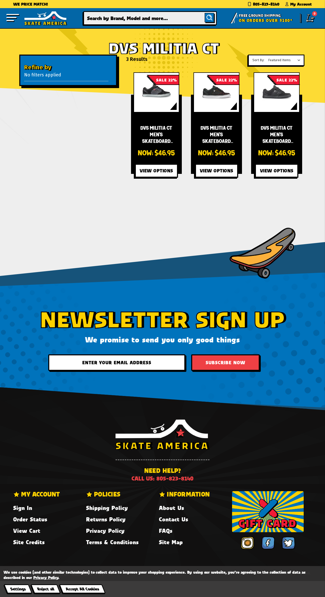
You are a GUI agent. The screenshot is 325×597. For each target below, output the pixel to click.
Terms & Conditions (112, 542)
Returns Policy (106, 519)
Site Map (171, 542)
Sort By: (258, 60)
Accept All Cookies (82, 589)
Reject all (45, 589)
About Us (171, 508)
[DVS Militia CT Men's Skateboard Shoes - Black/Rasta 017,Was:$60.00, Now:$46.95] (216, 92)
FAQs (165, 531)
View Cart (26, 531)
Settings (18, 589)
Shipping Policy (107, 508)
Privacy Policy (105, 531)
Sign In (22, 508)
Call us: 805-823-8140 (162, 478)
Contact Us (173, 519)
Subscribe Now (225, 362)
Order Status (30, 519)
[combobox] (150, 18)
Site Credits (29, 542)
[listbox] (285, 60)
